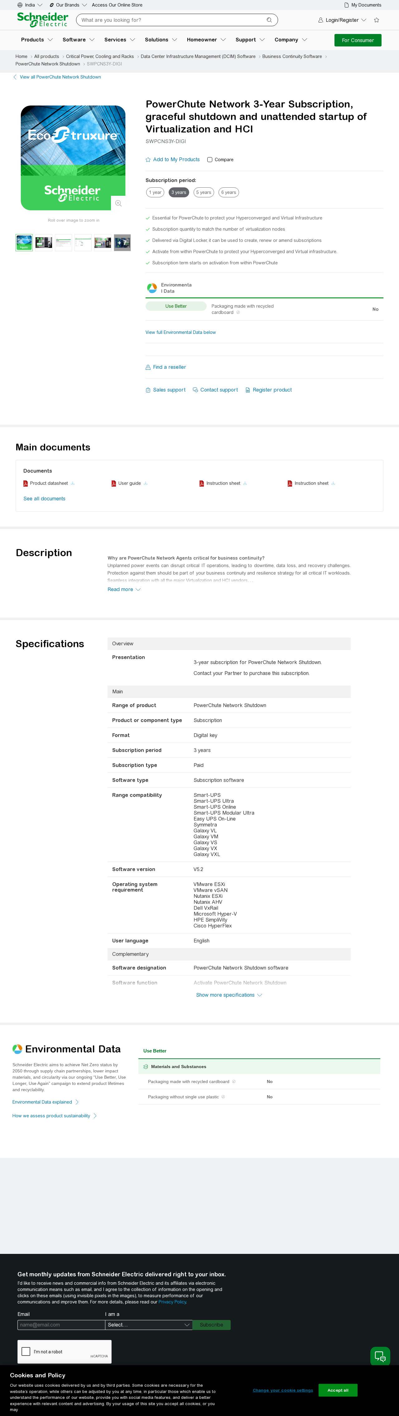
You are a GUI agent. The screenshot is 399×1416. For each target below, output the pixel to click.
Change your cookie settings (283, 1390)
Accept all (338, 1390)
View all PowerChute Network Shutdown (60, 77)
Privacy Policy (172, 1301)
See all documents (44, 499)
